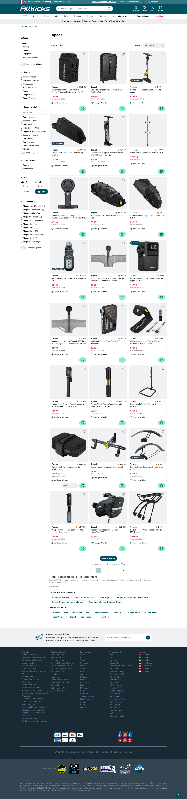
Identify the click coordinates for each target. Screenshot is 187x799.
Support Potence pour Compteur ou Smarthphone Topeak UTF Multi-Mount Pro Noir (69, 217)
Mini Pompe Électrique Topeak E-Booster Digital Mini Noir (146, 279)
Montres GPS (115, 680)
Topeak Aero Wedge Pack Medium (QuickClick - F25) (104, 531)
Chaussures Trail (117, 699)
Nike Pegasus (86, 699)
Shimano (84, 663)
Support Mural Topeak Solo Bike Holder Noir (108, 467)
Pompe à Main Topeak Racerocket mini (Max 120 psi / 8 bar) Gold (106, 405)
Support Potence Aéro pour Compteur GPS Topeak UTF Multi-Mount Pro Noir (108, 279)
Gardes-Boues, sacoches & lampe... (68, 602)
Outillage (26, 47)
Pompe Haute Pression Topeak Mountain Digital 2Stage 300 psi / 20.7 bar (68, 405)
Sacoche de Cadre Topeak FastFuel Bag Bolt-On (67, 154)
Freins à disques (117, 691)
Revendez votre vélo (60, 682)
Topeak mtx (117, 612)
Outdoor (90, 16)
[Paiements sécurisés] (68, 737)
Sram (82, 668)
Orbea (83, 707)
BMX (66, 16)
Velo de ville (115, 677)
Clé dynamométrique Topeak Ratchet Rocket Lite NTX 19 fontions (145, 342)
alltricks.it (146, 666)
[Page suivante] (123, 570)
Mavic (83, 671)
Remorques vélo (117, 716)
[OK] (148, 637)
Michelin (84, 688)
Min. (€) (24, 182)
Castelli (83, 654)
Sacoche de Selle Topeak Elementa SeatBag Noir (66, 468)
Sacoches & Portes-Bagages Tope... (105, 602)
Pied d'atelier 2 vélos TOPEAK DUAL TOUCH (147, 153)
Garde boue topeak (80, 612)
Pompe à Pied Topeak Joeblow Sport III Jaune (145, 91)
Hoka (82, 691)
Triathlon (102, 16)
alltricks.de (147, 663)
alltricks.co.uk (148, 654)
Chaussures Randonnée (120, 666)
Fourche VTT (115, 688)
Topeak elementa (100, 612)
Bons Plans (159, 16)
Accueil (24, 26)
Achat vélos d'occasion (32, 690)
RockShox (84, 682)
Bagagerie (27, 54)
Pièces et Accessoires (84, 597)
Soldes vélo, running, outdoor (35, 721)
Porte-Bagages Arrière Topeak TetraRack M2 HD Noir (146, 531)
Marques (33, 26)
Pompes (26, 50)
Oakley (83, 680)
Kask (82, 657)
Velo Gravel (115, 705)
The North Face (87, 696)
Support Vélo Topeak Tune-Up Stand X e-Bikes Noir (146, 405)
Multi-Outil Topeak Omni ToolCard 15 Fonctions (105, 342)
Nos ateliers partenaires (62, 668)
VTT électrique (116, 685)
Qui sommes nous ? (30, 654)
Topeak (23, 43)
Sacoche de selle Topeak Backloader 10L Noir (107, 217)
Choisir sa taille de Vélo (61, 666)
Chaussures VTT (117, 674)
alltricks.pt (147, 668)
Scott (82, 705)
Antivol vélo (115, 696)
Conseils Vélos (57, 671)
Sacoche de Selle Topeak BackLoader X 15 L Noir (147, 217)
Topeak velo (57, 617)
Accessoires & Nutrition (121, 16)
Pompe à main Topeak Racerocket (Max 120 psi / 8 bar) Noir (68, 531)
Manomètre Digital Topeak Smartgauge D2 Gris (69, 279)
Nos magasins (57, 660)
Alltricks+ (26, 715)
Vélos (112, 654)
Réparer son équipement (33, 710)
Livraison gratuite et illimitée (116, 2)
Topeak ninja (150, 612)
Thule (82, 660)
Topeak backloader (60, 612)
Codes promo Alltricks (31, 701)
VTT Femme (115, 707)
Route (35, 16)
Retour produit (57, 657)
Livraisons (55, 674)
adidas (83, 702)
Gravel (46, 16)
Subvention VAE (58, 688)
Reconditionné (143, 16)
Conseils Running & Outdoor (63, 663)
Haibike (83, 677)
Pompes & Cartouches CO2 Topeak (132, 597)
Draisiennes (115, 693)
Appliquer (41, 191)
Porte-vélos (115, 682)
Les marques (86, 652)
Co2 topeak (86, 617)
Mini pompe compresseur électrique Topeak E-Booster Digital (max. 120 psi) (67, 91)
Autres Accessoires (30, 57)
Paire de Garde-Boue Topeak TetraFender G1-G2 (147, 468)
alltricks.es (147, 660)
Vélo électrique (116, 671)
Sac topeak (71, 617)
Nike (82, 685)
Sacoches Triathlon (60, 597)
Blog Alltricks (27, 676)
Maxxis (83, 666)
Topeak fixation (102, 617)
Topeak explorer (133, 612)
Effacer (27, 191)
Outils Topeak (105, 597)
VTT (25, 16)
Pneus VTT (114, 663)
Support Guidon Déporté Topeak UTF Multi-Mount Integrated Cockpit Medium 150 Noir (69, 342)
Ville (56, 16)
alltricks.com (148, 657)
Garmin (83, 674)
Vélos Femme (115, 702)
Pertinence (149, 45)
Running (77, 16)
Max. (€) (38, 182)
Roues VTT (114, 668)
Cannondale (85, 693)
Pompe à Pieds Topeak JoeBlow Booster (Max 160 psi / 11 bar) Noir (107, 154)
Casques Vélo (116, 710)
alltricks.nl (147, 671)
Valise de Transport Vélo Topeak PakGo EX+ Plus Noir (106, 91)
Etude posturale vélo (60, 680)
